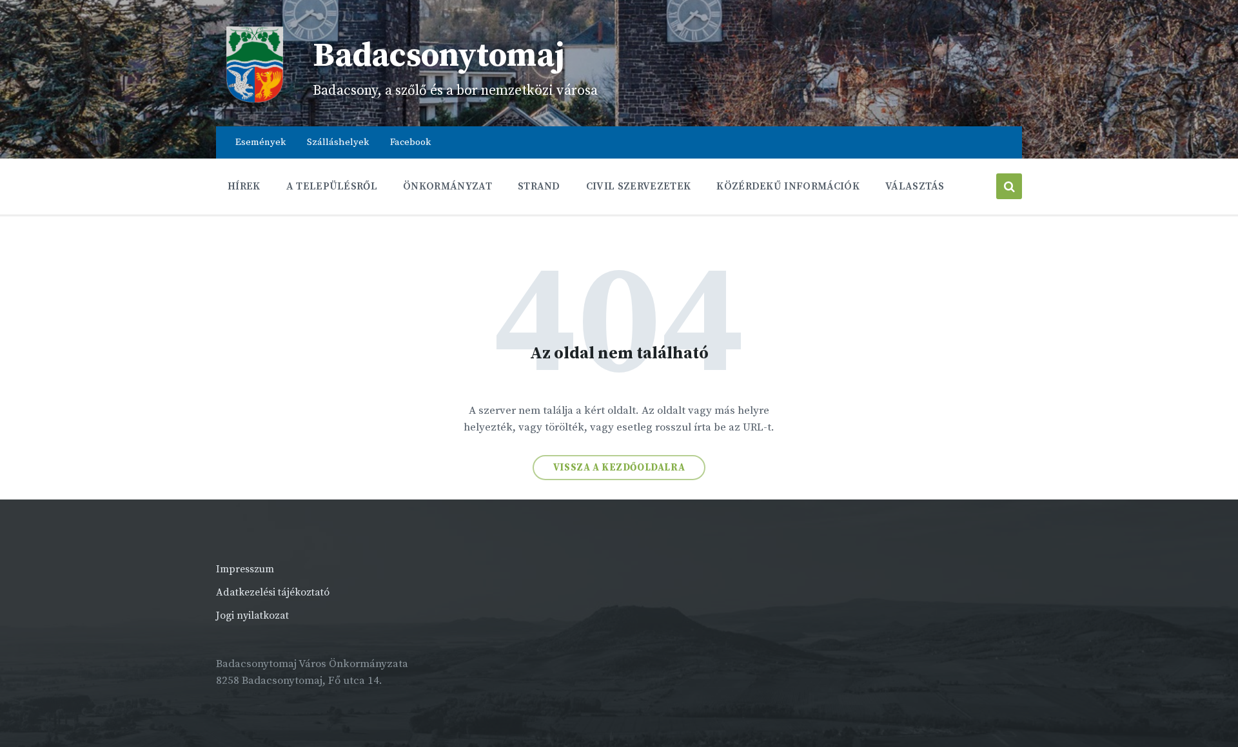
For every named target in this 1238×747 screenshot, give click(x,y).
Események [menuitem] (260, 142)
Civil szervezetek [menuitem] (638, 186)
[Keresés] (1009, 186)
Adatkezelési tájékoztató (272, 592)
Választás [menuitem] (915, 186)
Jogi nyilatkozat (252, 615)
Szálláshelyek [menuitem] (338, 142)
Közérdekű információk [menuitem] (788, 186)
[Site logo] (254, 100)
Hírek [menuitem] (244, 186)
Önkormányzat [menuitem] (447, 186)
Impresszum (245, 569)
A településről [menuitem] (331, 186)
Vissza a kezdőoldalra (619, 467)
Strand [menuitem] (539, 186)
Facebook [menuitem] (410, 142)
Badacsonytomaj (439, 56)
